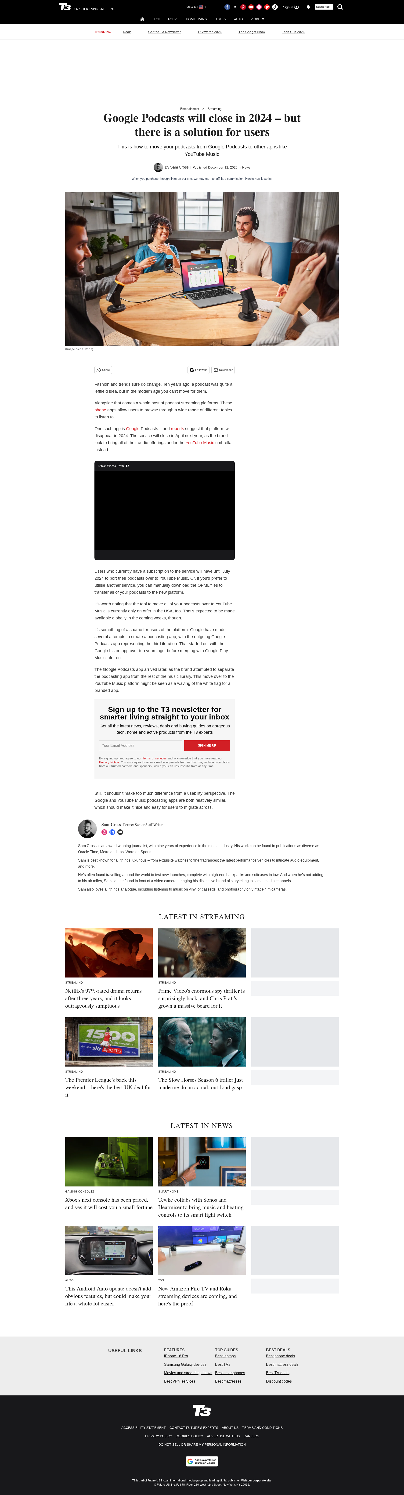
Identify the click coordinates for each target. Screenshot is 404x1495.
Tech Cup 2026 (293, 32)
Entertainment (189, 109)
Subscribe (323, 6)
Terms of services (155, 758)
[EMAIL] (121, 832)
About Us (230, 1428)
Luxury (220, 19)
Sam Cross (179, 167)
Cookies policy (189, 1436)
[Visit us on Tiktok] (275, 7)
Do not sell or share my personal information (202, 1444)
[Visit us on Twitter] (235, 7)
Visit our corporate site (256, 1480)
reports (177, 428)
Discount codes (279, 1381)
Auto (238, 19)
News (246, 167)
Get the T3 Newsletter (164, 32)
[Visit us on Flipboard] (267, 7)
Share (106, 370)
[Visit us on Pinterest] (243, 7)
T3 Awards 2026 (210, 32)
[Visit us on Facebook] (227, 7)
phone (100, 410)
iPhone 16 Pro (176, 1356)
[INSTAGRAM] (105, 832)
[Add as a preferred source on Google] (202, 1461)
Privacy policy (158, 1436)
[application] (164, 510)
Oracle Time (88, 852)
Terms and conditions (262, 1428)
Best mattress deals (282, 1364)
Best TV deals (277, 1373)
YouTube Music (200, 442)
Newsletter (226, 370)
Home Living (196, 19)
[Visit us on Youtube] (251, 7)
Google (133, 428)
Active (173, 19)
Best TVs (222, 1364)
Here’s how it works (258, 178)
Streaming (214, 109)
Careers (251, 1436)
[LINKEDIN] (113, 832)
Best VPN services (179, 1381)
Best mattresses (228, 1381)
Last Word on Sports (134, 852)
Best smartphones (230, 1373)
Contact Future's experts (194, 1428)
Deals (127, 32)
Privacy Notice (109, 762)
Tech (156, 19)
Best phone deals (280, 1356)
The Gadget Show (251, 32)
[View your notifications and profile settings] (308, 7)
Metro (104, 852)
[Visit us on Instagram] (259, 7)
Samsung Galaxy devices (185, 1364)
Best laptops (225, 1356)
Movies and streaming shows (188, 1373)
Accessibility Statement (143, 1428)
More (255, 19)
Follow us (201, 370)
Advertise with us (223, 1436)
